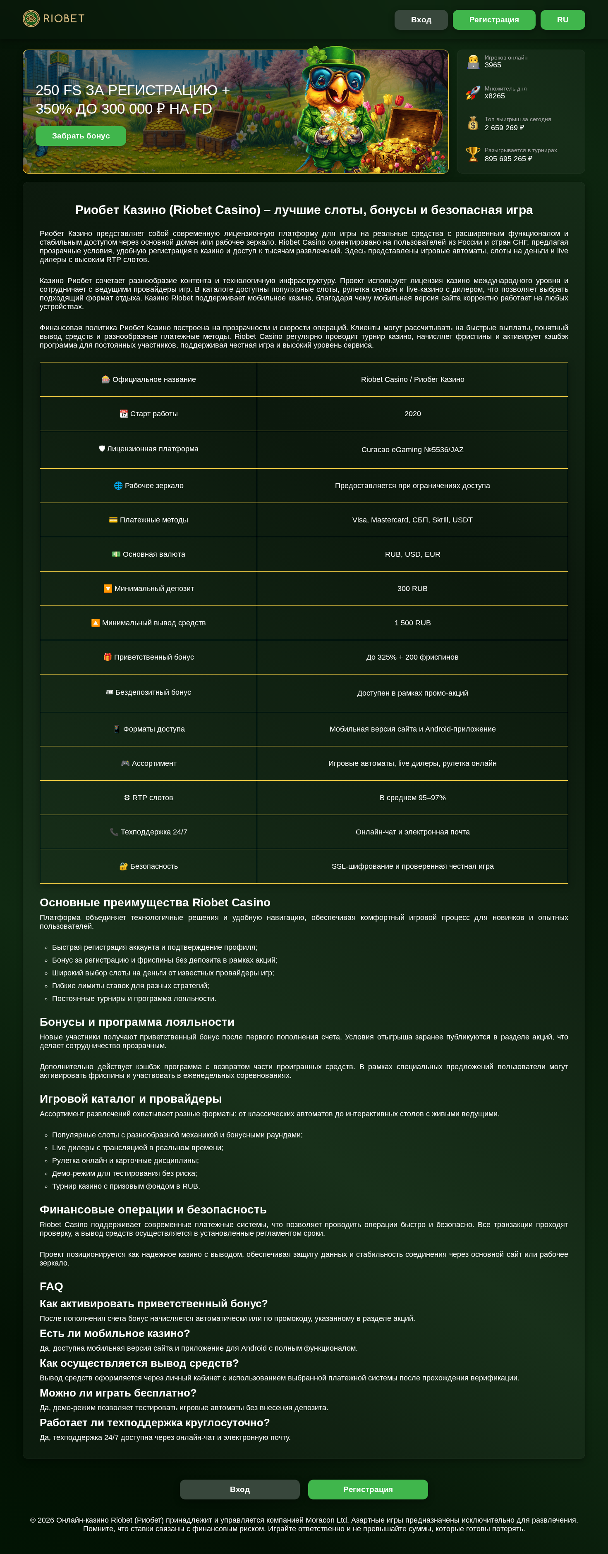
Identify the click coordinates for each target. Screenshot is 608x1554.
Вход (421, 19)
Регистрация (494, 19)
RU (563, 19)
